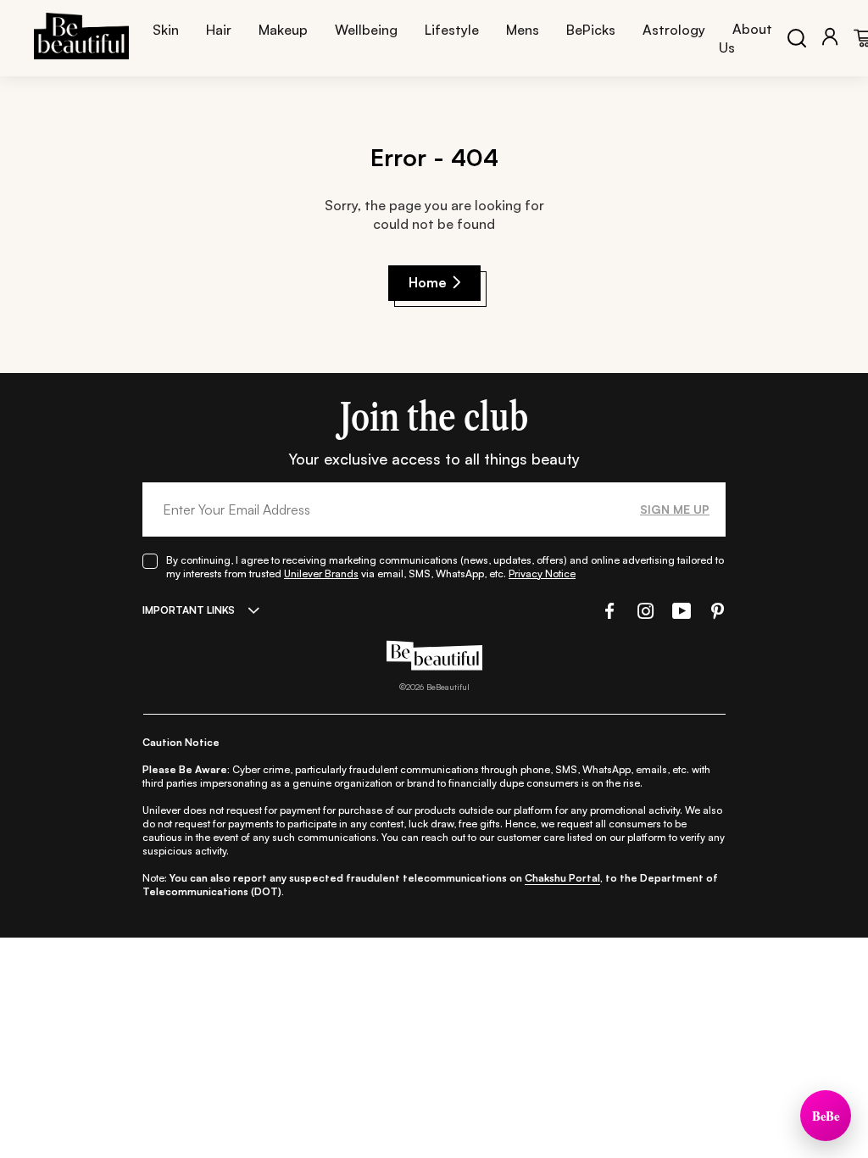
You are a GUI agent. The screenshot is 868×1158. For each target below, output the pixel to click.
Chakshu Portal (562, 877)
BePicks (590, 29)
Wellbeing (366, 29)
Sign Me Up (674, 509)
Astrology (674, 29)
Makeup (283, 29)
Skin (166, 29)
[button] (607, 611)
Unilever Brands (321, 573)
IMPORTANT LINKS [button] (188, 610)
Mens (522, 29)
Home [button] (428, 282)
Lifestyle (452, 29)
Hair (218, 29)
